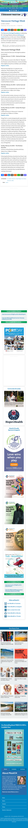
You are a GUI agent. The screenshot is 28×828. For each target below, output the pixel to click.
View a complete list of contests (13, 322)
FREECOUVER (15, 6)
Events (13, 8)
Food (6, 8)
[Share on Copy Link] (22, 30)
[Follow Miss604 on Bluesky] (10, 10)
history (24, 178)
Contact (21, 8)
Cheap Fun (13, 178)
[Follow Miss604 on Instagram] (12, 10)
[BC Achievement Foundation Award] (14, 485)
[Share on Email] (12, 30)
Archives (22, 769)
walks (13, 180)
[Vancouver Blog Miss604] (14, 2)
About (17, 8)
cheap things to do (19, 178)
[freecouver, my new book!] (14, 765)
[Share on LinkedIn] (9, 30)
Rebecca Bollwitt (6, 23)
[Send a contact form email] (19, 10)
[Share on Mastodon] (25, 30)
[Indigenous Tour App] (14, 399)
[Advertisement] (14, 248)
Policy (3, 806)
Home (3, 797)
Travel (9, 8)
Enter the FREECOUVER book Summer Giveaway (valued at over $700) (13, 318)
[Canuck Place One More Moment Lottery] (14, 451)
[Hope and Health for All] (14, 416)
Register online (5, 65)
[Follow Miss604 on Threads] (14, 10)
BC (7, 178)
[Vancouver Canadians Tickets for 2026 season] (14, 14)
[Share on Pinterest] (5, 30)
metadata (14, 177)
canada (9, 178)
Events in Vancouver (6, 810)
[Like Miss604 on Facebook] (16, 10)
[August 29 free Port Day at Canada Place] (14, 340)
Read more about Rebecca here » (10, 791)
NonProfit (2, 8)
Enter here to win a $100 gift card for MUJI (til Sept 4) (13, 314)
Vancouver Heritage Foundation (11, 33)
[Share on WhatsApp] (18, 30)
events (7, 182)
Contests (14, 769)
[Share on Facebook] (2, 30)
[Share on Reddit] (15, 30)
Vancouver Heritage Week (13, 21)
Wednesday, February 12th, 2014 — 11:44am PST (11, 25)
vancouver (9, 180)
